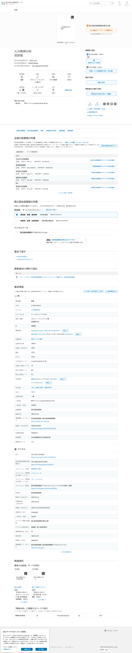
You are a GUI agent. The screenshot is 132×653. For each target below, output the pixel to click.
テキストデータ (36, 473)
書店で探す (101, 82)
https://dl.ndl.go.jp (37, 547)
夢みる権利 (17, 587)
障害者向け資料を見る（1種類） (101, 94)
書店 (42, 130)
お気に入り (90, 105)
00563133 (39, 383)
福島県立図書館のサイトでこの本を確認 (102, 178)
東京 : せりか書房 (36, 339)
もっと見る (23, 602)
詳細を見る (68, 90)
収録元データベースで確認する (103, 30)
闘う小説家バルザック (39, 587)
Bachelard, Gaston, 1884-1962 (41, 330)
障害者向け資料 (51, 130)
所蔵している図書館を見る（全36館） (101, 71)
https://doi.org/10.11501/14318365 (43, 457)
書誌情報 (62, 130)
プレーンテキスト (37, 479)
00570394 (53, 379)
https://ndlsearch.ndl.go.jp (40, 421)
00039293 (68, 334)
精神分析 (34, 379)
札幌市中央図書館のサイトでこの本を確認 (102, 160)
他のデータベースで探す (96, 115)
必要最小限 (27, 649)
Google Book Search (24, 259)
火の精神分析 (35, 310)
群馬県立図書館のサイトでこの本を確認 (102, 187)
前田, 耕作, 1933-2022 (38, 334)
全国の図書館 (20, 130)
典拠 (64, 331)
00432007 (56, 330)
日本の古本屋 (21, 256)
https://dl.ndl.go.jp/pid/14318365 (42, 464)
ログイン (126, 5)
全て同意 (41, 649)
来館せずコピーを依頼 (94, 62)
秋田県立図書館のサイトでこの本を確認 (102, 172)
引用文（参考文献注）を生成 (97, 109)
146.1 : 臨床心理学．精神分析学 (41, 387)
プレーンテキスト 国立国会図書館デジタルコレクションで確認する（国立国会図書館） (47, 277)
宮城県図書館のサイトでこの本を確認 (103, 166)
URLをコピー (97, 105)
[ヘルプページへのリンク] (66, 43)
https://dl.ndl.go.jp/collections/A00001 (44, 488)
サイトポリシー (69, 647)
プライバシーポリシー (56, 647)
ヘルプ (119, 5)
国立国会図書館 (33, 130)
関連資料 (70, 130)
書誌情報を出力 (93, 112)
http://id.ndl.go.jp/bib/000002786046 (43, 428)
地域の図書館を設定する (108, 146)
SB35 (33, 392)
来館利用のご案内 (51, 210)
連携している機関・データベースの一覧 (76, 142)
